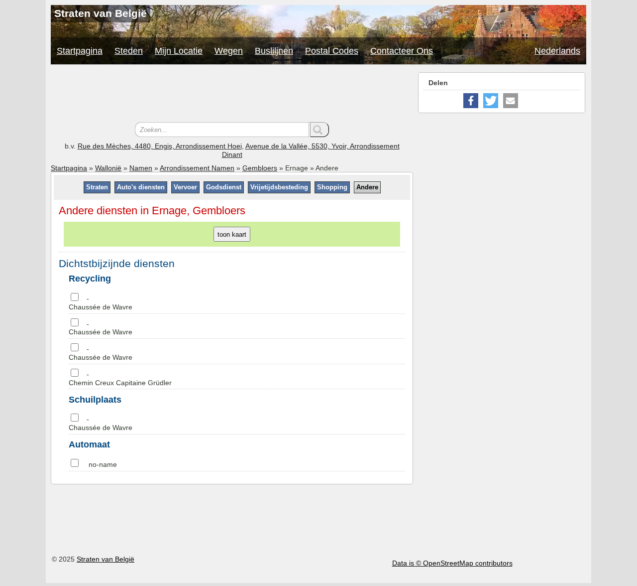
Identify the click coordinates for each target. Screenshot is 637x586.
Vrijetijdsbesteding (279, 187)
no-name (103, 464)
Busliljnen (274, 51)
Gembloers (259, 168)
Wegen (228, 51)
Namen (140, 168)
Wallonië (108, 168)
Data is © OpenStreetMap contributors (452, 563)
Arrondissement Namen (197, 168)
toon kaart (231, 234)
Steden (128, 51)
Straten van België (105, 559)
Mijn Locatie (179, 51)
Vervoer (185, 187)
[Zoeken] (319, 129)
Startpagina (80, 51)
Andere (367, 187)
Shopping (332, 187)
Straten (97, 187)
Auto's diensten (141, 187)
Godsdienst (223, 187)
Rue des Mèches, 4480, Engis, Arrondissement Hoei (160, 146)
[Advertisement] (232, 94)
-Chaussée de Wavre (100, 302)
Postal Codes (331, 51)
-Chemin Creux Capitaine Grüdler (120, 378)
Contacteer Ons (401, 51)
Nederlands (557, 51)
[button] (470, 100)
